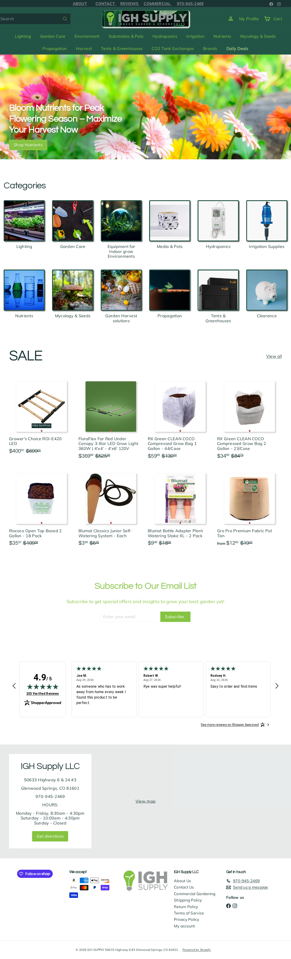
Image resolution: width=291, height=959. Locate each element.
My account (184, 926)
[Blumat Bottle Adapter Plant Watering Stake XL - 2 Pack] (180, 508)
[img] (43, 686)
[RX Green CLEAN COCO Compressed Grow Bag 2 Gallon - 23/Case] (249, 419)
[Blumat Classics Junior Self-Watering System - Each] (110, 508)
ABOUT (80, 3)
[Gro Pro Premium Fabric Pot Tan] (249, 508)
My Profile (249, 18)
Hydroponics (165, 36)
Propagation (55, 48)
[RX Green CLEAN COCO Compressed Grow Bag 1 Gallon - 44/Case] (180, 419)
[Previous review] (14, 686)
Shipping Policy (188, 900)
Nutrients (222, 36)
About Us (182, 880)
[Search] (65, 18)
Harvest (84, 48)
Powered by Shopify (197, 950)
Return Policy (186, 906)
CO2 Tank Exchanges (173, 48)
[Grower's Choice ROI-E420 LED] (41, 416)
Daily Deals (237, 48)
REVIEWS (130, 3)
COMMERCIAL (158, 3)
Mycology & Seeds (258, 36)
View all (274, 356)
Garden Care (52, 36)
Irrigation (195, 36)
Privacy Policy (186, 919)
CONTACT (105, 3)
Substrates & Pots (126, 36)
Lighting (23, 36)
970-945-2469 (190, 3)
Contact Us (184, 887)
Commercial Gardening (194, 893)
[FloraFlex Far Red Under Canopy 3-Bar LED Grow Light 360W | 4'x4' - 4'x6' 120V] (110, 419)
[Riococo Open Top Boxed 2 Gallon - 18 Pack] (41, 508)
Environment (87, 36)
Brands (210, 48)
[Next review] (277, 686)
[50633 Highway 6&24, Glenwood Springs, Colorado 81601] (145, 801)
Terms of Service (189, 913)
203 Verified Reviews (42, 693)
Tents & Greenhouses (122, 48)
